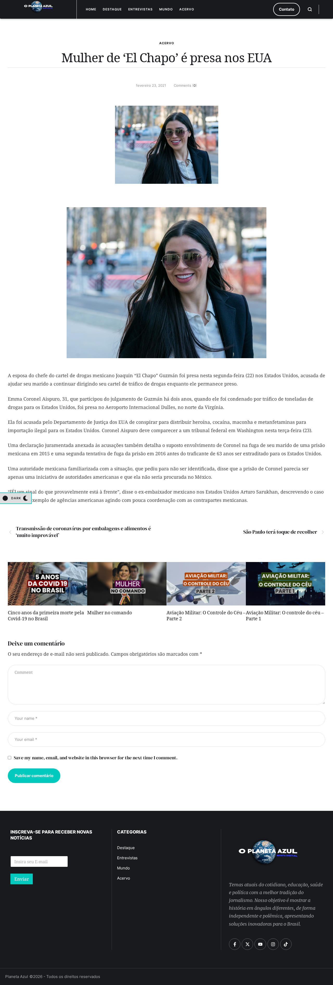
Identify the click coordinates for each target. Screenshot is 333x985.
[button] (286, 9)
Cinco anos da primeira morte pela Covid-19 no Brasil (46, 616)
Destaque (112, 9)
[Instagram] (273, 944)
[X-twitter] (247, 944)
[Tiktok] (286, 944)
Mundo (166, 9)
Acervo (186, 9)
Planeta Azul (16, 976)
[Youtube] (260, 944)
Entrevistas (140, 9)
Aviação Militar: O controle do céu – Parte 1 (285, 616)
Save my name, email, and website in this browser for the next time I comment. (95, 758)
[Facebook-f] (234, 944)
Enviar (21, 879)
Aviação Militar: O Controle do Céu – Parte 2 (205, 616)
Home (91, 9)
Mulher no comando (109, 613)
